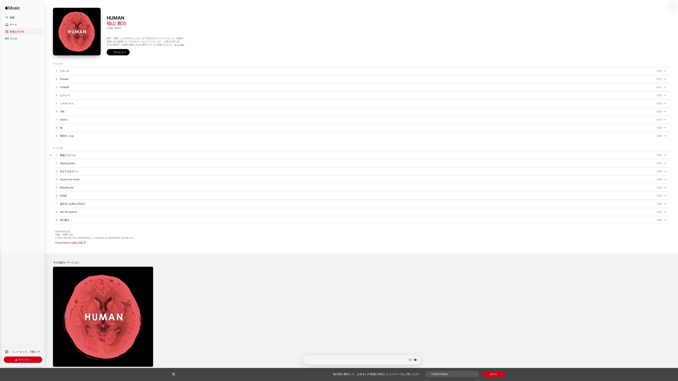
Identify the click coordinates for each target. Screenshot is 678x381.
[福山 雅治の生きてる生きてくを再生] (56, 171)
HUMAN (57, 268)
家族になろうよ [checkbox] (68, 155)
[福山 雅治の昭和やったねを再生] (56, 136)
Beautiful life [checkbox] (67, 187)
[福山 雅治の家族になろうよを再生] (56, 155)
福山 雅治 (116, 23)
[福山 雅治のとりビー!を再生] (56, 95)
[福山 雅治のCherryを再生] (56, 119)
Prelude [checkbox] (64, 79)
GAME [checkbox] (63, 195)
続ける (493, 374)
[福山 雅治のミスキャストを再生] (56, 103)
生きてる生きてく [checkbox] (69, 171)
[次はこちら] (410, 359)
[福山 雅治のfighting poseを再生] (56, 163)
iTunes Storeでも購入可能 (69, 242)
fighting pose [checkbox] (67, 163)
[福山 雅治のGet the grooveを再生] (56, 212)
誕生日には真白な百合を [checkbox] (72, 203)
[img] (12, 8)
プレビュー (657, 71)
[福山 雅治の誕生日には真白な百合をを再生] (56, 203)
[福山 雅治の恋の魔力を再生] (56, 220)
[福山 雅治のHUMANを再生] (56, 87)
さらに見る (179, 45)
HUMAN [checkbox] (64, 87)
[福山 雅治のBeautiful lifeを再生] (56, 187)
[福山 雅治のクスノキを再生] (56, 71)
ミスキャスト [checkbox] (67, 103)
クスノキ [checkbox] (64, 70)
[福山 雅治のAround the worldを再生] (56, 179)
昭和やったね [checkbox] (67, 135)
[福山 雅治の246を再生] (56, 111)
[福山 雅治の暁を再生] (56, 127)
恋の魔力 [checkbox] (64, 220)
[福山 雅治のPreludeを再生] (56, 79)
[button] (23, 17)
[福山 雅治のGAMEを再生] (56, 195)
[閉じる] (173, 374)
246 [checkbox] (62, 111)
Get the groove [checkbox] (68, 211)
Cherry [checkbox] (63, 119)
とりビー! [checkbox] (65, 95)
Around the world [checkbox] (69, 179)
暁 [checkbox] (61, 127)
